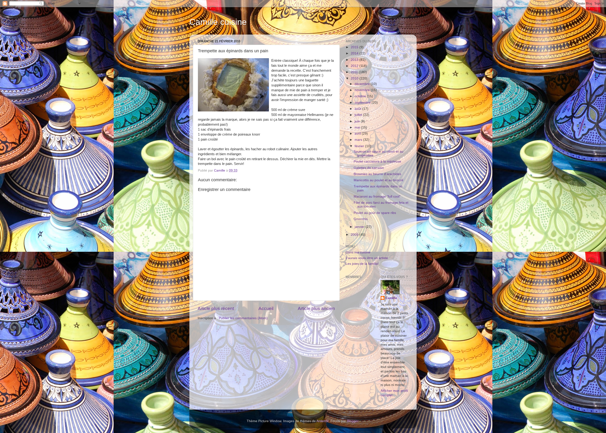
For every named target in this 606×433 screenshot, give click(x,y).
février (360, 146)
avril (358, 133)
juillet (359, 115)
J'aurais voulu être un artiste (367, 258)
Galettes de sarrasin (369, 168)
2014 (355, 53)
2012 (355, 66)
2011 (355, 72)
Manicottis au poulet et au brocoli (378, 180)
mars (359, 139)
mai (358, 127)
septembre (363, 102)
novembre (363, 90)
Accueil (265, 308)
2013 (355, 60)
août (358, 108)
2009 (355, 234)
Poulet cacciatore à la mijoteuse (377, 161)
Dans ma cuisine (358, 252)
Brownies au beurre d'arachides (377, 174)
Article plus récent (216, 308)
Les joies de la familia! (362, 263)
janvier (360, 227)
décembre (363, 84)
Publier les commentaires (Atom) (243, 318)
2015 (355, 47)
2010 (355, 78)
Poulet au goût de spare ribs (375, 213)
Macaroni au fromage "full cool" (377, 196)
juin (358, 121)
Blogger (352, 421)
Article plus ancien (316, 308)
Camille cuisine (218, 22)
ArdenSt (322, 421)
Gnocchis (361, 219)
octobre (361, 96)
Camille (391, 298)
